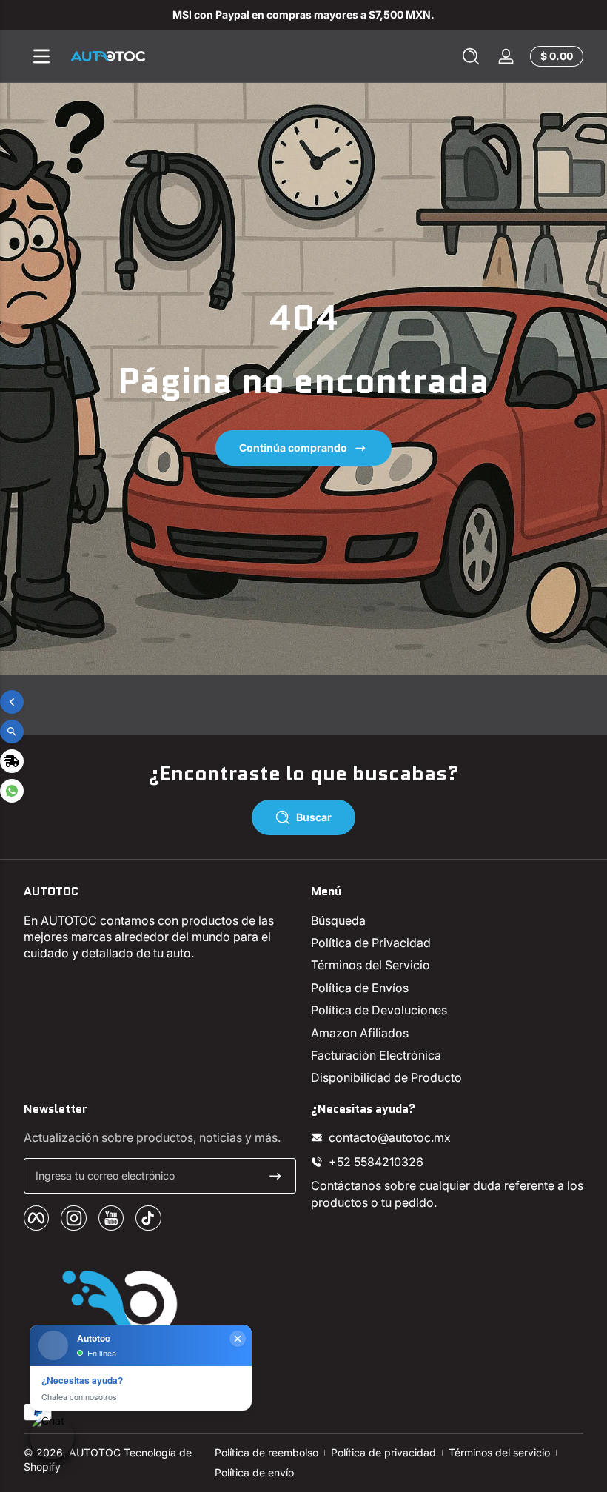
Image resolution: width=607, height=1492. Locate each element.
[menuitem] (447, 920)
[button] (471, 56)
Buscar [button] (314, 817)
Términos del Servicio (370, 964)
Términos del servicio (499, 1452)
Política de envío (254, 1472)
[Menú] (41, 56)
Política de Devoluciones (379, 1010)
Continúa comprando (293, 447)
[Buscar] (471, 56)
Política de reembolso (266, 1452)
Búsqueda (338, 920)
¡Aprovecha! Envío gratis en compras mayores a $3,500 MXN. (303, 14)
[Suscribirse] (275, 1176)
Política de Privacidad (371, 942)
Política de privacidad (383, 1452)
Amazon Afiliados (360, 1033)
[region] (303, 15)
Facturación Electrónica (376, 1055)
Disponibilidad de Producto (386, 1077)
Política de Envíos (360, 987)
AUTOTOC (95, 1452)
